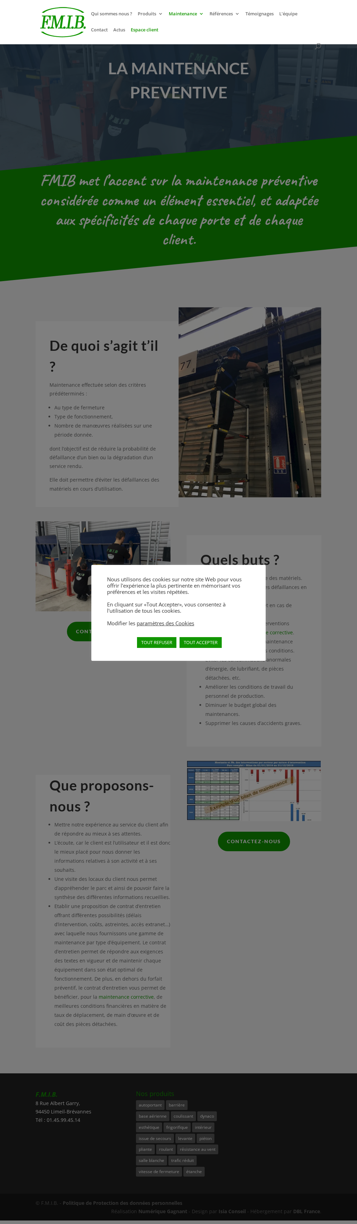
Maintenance (183, 14)
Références (221, 14)
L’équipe (288, 14)
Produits (147, 14)
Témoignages (259, 14)
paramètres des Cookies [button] (165, 623)
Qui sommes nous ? (111, 14)
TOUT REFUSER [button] (156, 642)
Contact (99, 30)
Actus (119, 30)
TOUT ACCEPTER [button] (201, 642)
